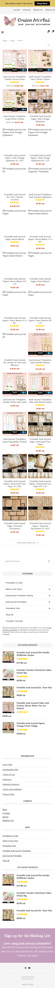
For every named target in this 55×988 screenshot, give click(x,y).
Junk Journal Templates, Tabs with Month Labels (40, 400)
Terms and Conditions (12, 789)
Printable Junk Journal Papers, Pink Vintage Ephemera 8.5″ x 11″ (40, 158)
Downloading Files (10, 769)
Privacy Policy (9, 794)
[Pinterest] (25, 968)
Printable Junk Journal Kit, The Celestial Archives (14, 197)
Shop (12, 40)
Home (5, 40)
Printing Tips (38, 10)
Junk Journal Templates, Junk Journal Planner (40, 361)
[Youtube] (29, 968)
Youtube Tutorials (14, 621)
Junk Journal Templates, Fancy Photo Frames (40, 77)
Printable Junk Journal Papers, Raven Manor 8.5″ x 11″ (15, 281)
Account (17, 10)
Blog (5, 809)
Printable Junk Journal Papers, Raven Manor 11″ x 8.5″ (40, 239)
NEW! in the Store (28, 589)
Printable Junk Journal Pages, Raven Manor (14, 237)
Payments (7, 779)
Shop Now (42, 3)
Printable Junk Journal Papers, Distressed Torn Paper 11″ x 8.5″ (15, 484)
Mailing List (8, 820)
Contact (6, 813)
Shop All (9, 614)
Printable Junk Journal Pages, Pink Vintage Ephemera (40, 119)
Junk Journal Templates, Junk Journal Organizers (40, 195)
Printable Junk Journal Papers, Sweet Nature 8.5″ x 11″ (40, 320)
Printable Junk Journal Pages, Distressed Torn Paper (40, 441)
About (5, 816)
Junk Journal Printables (28, 602)
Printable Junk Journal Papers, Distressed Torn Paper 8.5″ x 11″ (40, 484)
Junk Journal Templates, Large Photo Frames (14, 117)
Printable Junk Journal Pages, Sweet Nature (40, 280)
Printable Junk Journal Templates (17, 850)
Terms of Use (50, 10)
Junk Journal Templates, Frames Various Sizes (14, 77)
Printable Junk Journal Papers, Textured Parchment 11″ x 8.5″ (40, 526)
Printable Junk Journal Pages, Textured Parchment (14, 526)
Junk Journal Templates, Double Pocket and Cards (14, 400)
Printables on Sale (14, 582)
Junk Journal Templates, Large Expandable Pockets (15, 440)
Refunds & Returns (11, 784)
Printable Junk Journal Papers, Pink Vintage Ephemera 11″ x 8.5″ (14, 158)
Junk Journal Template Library (28, 595)
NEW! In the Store (10, 840)
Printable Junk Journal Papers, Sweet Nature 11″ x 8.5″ (15, 320)
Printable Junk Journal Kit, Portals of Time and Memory (14, 362)
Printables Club (28, 608)
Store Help (27, 10)
